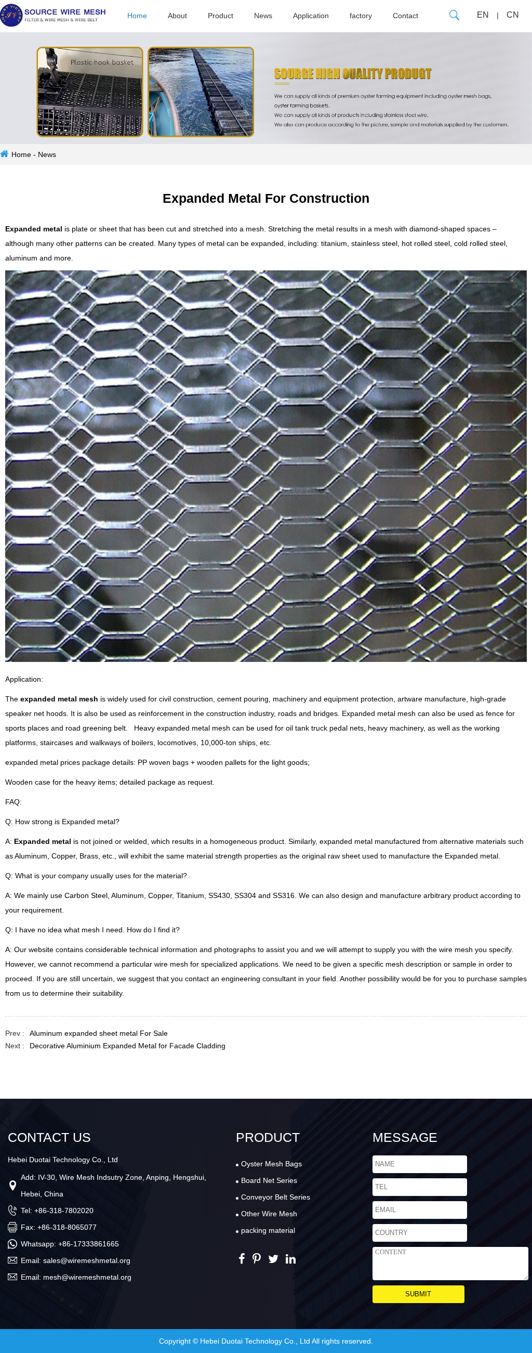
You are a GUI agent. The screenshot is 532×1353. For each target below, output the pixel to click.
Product (220, 15)
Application (311, 15)
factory (361, 15)
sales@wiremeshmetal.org (86, 1260)
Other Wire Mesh (269, 1213)
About (177, 15)
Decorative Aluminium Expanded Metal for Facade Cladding (127, 1046)
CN (513, 14)
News (263, 15)
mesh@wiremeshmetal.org (87, 1277)
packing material (268, 1230)
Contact (405, 15)
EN (483, 14)
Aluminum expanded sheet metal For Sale (99, 1033)
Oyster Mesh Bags (271, 1164)
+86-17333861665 (88, 1244)
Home (137, 15)
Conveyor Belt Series (275, 1197)
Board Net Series (269, 1180)
